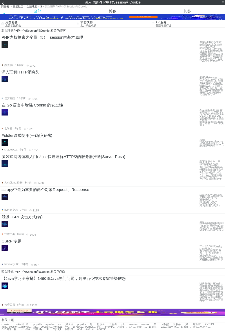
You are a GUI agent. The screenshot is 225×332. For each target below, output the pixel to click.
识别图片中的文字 (123, 327)
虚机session (157, 324)
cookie (5, 324)
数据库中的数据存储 (206, 327)
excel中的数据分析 (164, 327)
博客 (112, 11)
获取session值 (37, 327)
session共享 (135, 324)
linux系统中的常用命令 (196, 327)
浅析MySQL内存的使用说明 (39, 329)
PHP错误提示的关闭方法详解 (49, 329)
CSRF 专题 (11, 241)
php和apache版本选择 (83, 324)
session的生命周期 (47, 327)
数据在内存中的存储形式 (187, 327)
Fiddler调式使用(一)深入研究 (27, 135)
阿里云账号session (101, 327)
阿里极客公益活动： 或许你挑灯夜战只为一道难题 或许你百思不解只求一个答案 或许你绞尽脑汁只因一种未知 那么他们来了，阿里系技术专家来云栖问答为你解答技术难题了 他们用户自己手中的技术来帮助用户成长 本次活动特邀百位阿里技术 (211, 292)
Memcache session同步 (59, 327)
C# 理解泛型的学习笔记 (132, 327)
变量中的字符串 (142, 327)
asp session (5, 327)
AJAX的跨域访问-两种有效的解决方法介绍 (8, 329)
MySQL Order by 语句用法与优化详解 (59, 329)
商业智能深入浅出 (199, 324)
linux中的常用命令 (111, 327)
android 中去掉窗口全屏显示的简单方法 (81, 329)
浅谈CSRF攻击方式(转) (22, 217)
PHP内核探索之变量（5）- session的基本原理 (42, 37)
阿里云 (5, 6)
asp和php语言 (61, 324)
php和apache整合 (39, 324)
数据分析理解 (103, 324)
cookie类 (19, 324)
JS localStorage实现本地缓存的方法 (27, 329)
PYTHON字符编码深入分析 (211, 324)
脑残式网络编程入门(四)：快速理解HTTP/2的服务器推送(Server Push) (63, 156)
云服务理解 (115, 324)
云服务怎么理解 (179, 324)
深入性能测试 (71, 324)
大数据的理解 (167, 324)
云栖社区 (18, 6)
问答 (187, 11)
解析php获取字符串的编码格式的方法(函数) (71, 329)
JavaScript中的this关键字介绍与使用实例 (91, 329)
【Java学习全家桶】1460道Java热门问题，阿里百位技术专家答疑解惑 (64, 278)
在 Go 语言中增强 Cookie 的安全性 (32, 105)
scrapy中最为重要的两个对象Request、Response (45, 189)
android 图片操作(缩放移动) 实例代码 (103, 329)
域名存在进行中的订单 (174, 327)
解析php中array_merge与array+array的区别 (17, 329)
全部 (37, 11)
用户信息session (27, 327)
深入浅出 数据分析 (189, 324)
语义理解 (29, 324)
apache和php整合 (51, 324)
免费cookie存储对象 (93, 324)
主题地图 (32, 6)
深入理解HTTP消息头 (21, 72)
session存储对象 (15, 327)
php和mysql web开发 (125, 324)
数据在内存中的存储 (155, 327)
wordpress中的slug (91, 327)
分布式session (69, 327)
